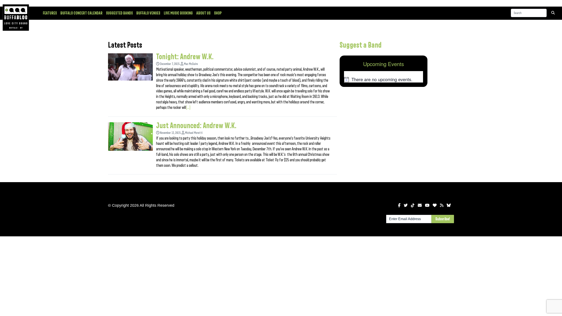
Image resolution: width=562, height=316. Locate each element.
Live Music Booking (178, 13)
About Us (203, 13)
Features (50, 13)
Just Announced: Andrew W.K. (196, 126)
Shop (218, 13)
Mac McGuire (191, 64)
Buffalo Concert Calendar (81, 13)
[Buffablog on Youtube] (427, 205)
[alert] (383, 79)
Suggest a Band (361, 45)
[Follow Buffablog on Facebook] (399, 205)
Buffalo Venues (148, 13)
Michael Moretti (194, 133)
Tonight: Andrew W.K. (185, 57)
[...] (188, 107)
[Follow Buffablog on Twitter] (406, 205)
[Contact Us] (420, 205)
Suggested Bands (119, 13)
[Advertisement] (383, 124)
